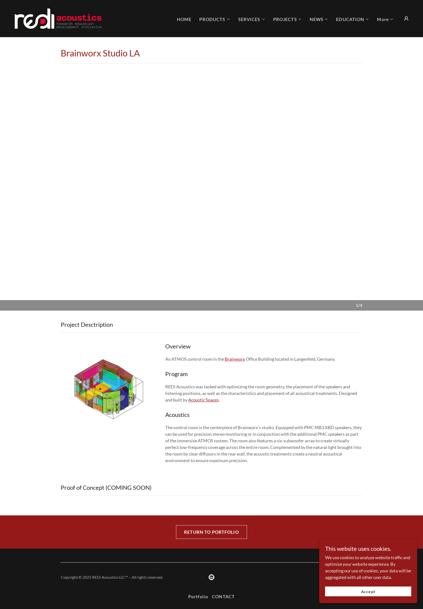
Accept (368, 591)
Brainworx (235, 359)
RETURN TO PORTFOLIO (211, 532)
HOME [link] (184, 19)
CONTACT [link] (223, 596)
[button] (214, 19)
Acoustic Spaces (203, 399)
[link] (58, 18)
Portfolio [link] (198, 596)
